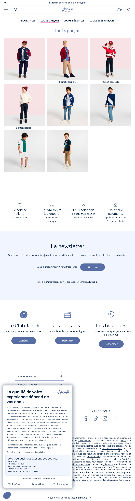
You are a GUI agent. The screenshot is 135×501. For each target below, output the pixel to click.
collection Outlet (124, 451)
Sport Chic (127, 459)
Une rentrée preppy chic (67, 2)
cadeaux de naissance (112, 448)
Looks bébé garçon (101, 20)
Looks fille (28, 20)
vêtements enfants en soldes (92, 451)
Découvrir (67, 340)
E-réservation (111, 480)
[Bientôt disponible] (67, 59)
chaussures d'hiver (81, 464)
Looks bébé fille (74, 20)
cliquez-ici (92, 282)
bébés (123, 440)
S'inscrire (92, 267)
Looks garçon (49, 20)
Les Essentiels (93, 456)
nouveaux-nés (84, 440)
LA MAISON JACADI (27, 384)
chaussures (93, 438)
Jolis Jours (108, 464)
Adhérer (23, 340)
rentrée (84, 475)
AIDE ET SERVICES (26, 376)
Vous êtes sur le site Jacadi (67, 497)
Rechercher (111, 343)
